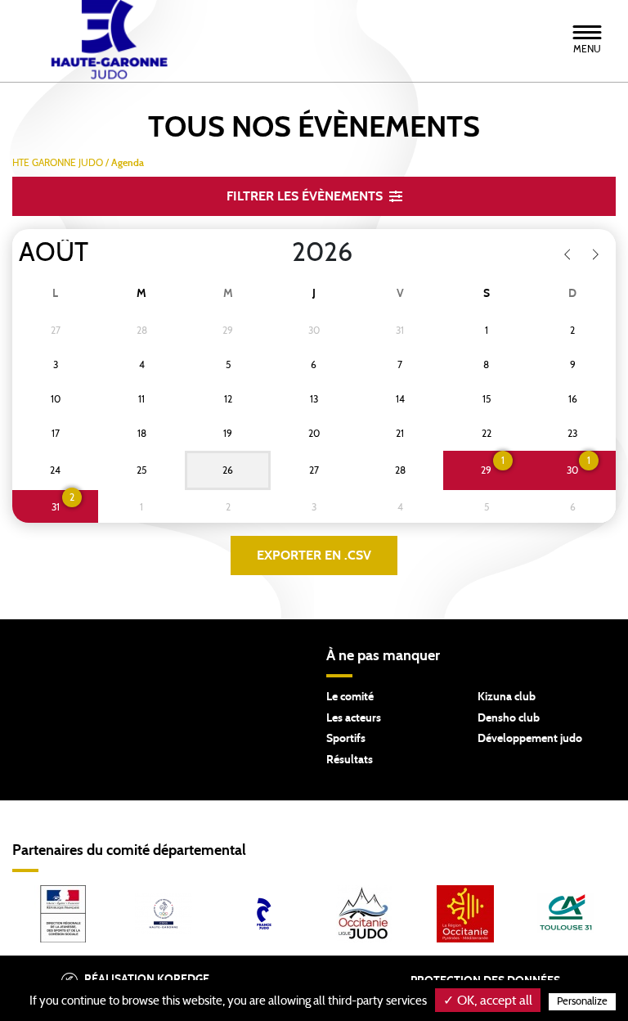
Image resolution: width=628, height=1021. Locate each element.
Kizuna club (507, 697)
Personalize (582, 1001)
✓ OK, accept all (487, 1000)
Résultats (349, 760)
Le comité (350, 697)
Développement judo (530, 738)
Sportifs (346, 738)
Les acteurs (353, 718)
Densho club (509, 718)
